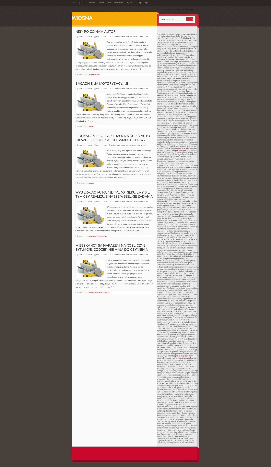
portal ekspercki (181, 150)
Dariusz (101, 3)
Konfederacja (119, 3)
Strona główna (79, 3)
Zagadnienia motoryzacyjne (102, 83)
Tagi (140, 3)
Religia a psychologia (98, 236)
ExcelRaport (94, 75)
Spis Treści (131, 3)
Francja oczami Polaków (99, 292)
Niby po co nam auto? (95, 31)
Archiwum (91, 3)
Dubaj (91, 183)
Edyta (109, 3)
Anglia (92, 126)
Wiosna (82, 18)
